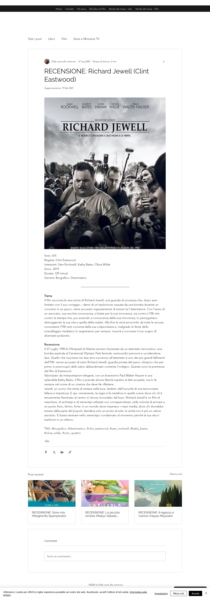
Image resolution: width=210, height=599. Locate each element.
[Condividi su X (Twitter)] (53, 452)
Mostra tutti (176, 473)
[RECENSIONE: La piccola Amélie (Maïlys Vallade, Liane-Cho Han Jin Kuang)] (105, 493)
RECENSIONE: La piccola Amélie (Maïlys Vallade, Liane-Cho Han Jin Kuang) (103, 514)
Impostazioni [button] (161, 593)
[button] (147, 8)
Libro (51, 39)
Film (64, 39)
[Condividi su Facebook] (45, 452)
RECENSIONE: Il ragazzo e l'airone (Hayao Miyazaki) (156, 514)
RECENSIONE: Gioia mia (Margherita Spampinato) (49, 514)
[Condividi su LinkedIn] (61, 452)
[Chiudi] (206, 593)
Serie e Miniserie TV (86, 39)
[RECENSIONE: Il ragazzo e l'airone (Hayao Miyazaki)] (158, 493)
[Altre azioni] (164, 61)
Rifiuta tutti (178, 593)
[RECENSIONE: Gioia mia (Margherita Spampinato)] (51, 493)
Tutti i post (35, 39)
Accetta (195, 593)
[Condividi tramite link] (70, 452)
